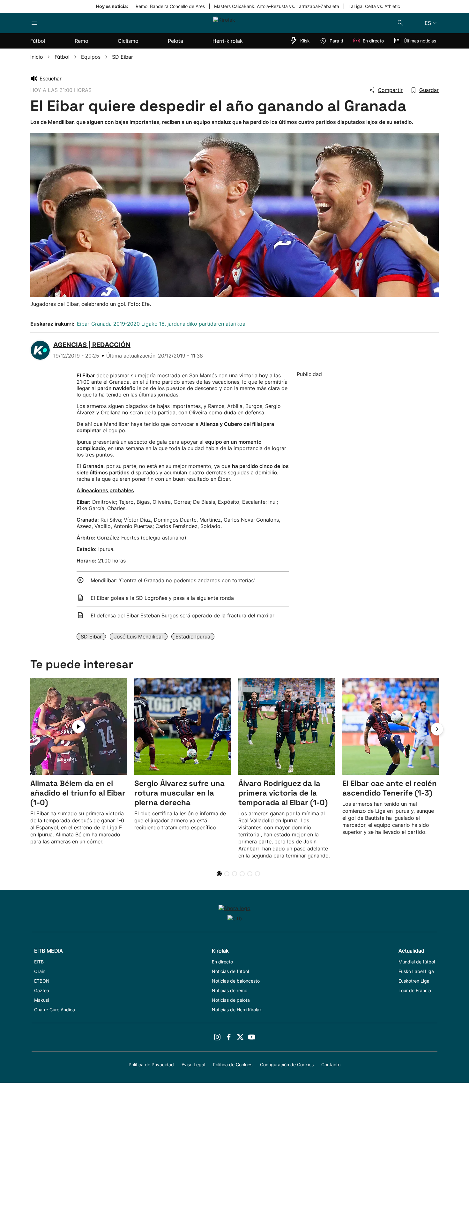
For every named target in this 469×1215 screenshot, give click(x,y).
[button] (437, 729)
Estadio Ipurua (192, 636)
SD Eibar (91, 636)
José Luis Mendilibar (138, 636)
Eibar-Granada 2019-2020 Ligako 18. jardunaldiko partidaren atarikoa (161, 324)
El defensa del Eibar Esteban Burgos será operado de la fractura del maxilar (182, 615)
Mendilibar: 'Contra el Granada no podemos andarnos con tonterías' (173, 580)
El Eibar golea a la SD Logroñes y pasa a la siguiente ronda (162, 598)
